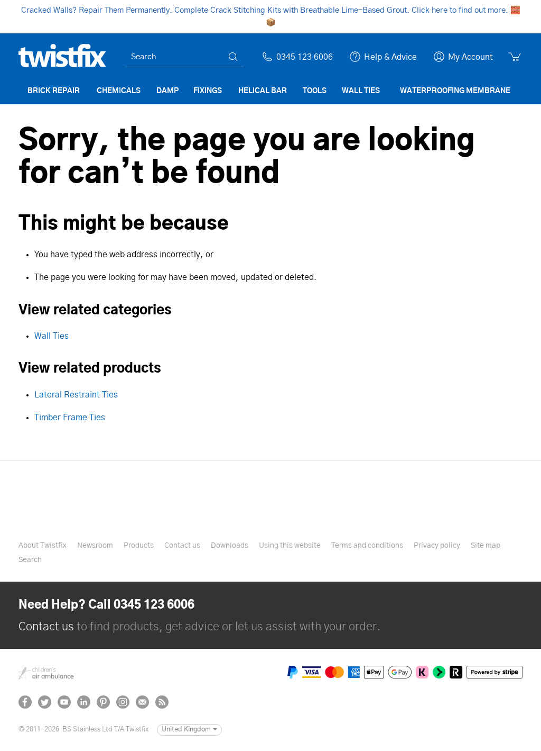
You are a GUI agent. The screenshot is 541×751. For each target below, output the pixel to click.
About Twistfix (42, 545)
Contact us (182, 545)
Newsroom (95, 545)
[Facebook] (25, 702)
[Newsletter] (142, 702)
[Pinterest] (103, 702)
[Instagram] (123, 702)
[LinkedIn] (84, 702)
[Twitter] (44, 702)
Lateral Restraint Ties (76, 395)
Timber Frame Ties (69, 417)
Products (139, 545)
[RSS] (162, 702)
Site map (485, 545)
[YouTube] (64, 702)
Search (30, 560)
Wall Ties (51, 336)
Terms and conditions (367, 545)
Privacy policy (437, 545)
